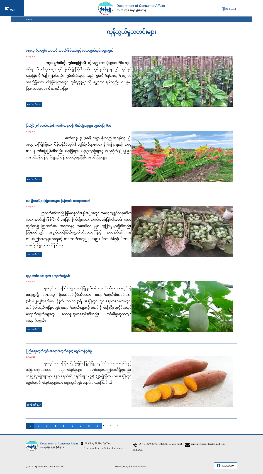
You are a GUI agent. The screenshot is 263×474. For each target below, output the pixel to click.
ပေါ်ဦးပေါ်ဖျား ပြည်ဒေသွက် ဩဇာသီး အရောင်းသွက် (58, 200)
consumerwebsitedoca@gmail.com (208, 443)
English (233, 9)
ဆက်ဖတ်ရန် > (34, 104)
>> (118, 426)
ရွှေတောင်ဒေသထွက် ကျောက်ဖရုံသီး (48, 275)
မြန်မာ (225, 9)
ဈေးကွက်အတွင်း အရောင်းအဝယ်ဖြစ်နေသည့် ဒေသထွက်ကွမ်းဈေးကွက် (69, 50)
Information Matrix (138, 466)
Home (29, 19)
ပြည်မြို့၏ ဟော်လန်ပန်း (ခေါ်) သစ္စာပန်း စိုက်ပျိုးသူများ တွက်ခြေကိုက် (68, 125)
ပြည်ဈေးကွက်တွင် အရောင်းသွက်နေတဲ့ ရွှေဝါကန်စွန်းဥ (59, 351)
